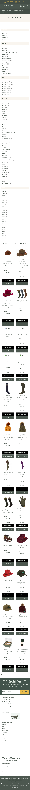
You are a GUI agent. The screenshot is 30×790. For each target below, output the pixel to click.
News (3, 742)
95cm (5, 197)
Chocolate (6, 151)
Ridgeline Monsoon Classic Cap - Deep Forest (22, 582)
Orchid (5, 143)
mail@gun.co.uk (20, 1)
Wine (5, 119)
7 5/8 (5, 218)
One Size (6, 191)
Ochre (5, 128)
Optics (3, 734)
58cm (5, 193)
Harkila (5, 56)
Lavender (6, 145)
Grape (5, 134)
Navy (5, 111)
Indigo (5, 109)
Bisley (5, 48)
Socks (5, 39)
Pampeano (6, 64)
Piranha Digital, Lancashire (15, 780)
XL (4, 233)
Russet (5, 174)
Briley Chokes (5, 730)
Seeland (5, 71)
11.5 (4, 204)
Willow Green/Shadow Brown (10, 132)
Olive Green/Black (8, 149)
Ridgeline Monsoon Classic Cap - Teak (8, 616)
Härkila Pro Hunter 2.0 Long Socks (22, 397)
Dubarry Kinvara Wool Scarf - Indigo (22, 362)
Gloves (5, 35)
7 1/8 (5, 210)
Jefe (4, 164)
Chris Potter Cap (22, 334)
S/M (4, 235)
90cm (5, 195)
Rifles (3, 726)
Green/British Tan (7, 138)
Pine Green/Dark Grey (8, 161)
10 (4, 225)
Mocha (5, 130)
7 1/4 (5, 212)
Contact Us (4, 745)
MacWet (5, 62)
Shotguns (4, 724)
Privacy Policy (5, 749)
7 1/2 (5, 216)
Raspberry (6, 115)
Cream (5, 102)
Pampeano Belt (8, 545)
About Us (4, 740)
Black (5, 121)
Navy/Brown (6, 166)
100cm (5, 199)
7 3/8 (5, 214)
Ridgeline (6, 65)
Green (5, 107)
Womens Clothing (18, 10)
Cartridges (4, 732)
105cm (5, 200)
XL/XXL (6, 239)
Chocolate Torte (7, 157)
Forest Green (6, 105)
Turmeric (6, 147)
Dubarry (5, 54)
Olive (5, 113)
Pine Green (6, 126)
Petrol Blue (6, 153)
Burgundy (6, 123)
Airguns (3, 728)
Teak (5, 117)
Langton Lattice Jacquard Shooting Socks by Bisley (8, 510)
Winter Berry (6, 172)
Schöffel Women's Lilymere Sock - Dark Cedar (22, 651)
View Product (8, 280)
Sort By (16, 243)
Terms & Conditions (6, 747)
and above (8, 94)
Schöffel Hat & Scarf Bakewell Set (7, 651)
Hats (5, 33)
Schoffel (5, 67)
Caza (5, 178)
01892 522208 (9, 1)
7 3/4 (5, 220)
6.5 (4, 206)
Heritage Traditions (8, 58)
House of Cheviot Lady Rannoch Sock (22, 474)
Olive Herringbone (8, 140)
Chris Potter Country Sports (10, 52)
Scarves (5, 37)
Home (3, 10)
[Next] (6, 674)
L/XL (5, 237)
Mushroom (6, 168)
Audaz (5, 176)
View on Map (5, 771)
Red (4, 124)
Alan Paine (6, 46)
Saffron (5, 170)
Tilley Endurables (7, 73)
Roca (5, 180)
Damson (5, 136)
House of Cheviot (7, 60)
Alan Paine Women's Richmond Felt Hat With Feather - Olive (22, 263)
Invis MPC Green (7, 183)
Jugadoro (6, 162)
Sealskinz (6, 69)
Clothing (9, 10)
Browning (6, 50)
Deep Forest (6, 159)
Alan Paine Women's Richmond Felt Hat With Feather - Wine (8, 303)
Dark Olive (6, 104)
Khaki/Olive (6, 142)
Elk (4, 181)
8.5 (4, 223)
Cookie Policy (5, 751)
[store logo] (10, 6)
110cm (5, 202)
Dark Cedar (6, 155)
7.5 (4, 221)
